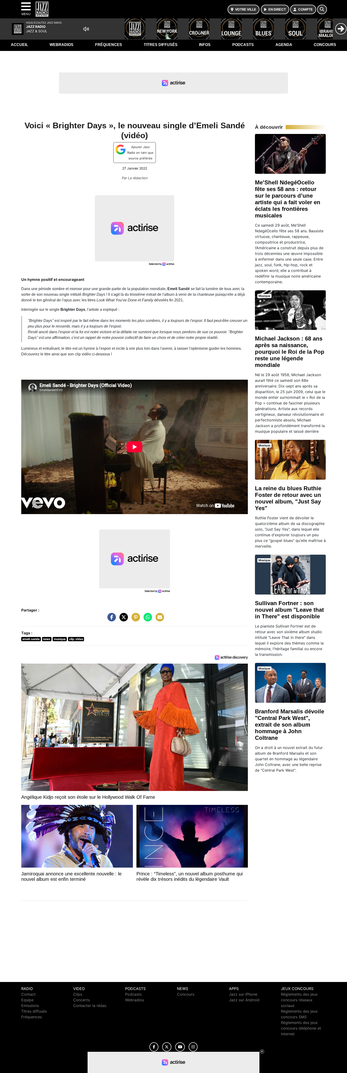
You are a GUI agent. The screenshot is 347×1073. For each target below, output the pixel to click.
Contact (28, 994)
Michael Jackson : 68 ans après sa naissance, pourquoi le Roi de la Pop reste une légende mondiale (289, 351)
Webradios (61, 45)
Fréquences (108, 45)
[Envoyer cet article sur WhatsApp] (146, 619)
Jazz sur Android (244, 1000)
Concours (325, 45)
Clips (77, 994)
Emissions (30, 1005)
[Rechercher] (322, 9)
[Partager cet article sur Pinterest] (134, 619)
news (46, 639)
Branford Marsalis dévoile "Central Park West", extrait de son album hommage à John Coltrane (289, 724)
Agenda (283, 45)
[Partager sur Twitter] (122, 619)
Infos (205, 45)
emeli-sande (31, 639)
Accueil (19, 45)
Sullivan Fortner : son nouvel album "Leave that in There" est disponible (289, 610)
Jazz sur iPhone (243, 994)
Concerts (81, 1000)
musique (60, 639)
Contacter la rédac (90, 1005)
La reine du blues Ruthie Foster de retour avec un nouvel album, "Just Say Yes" (288, 498)
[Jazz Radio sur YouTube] (180, 1047)
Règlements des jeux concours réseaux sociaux (299, 1000)
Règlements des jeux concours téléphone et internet (301, 1028)
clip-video (76, 639)
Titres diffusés (161, 45)
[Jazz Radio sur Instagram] (193, 1047)
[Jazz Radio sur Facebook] (153, 1047)
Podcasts (243, 45)
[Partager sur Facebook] (110, 619)
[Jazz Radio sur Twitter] (166, 1047)
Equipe (27, 1000)
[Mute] (86, 29)
